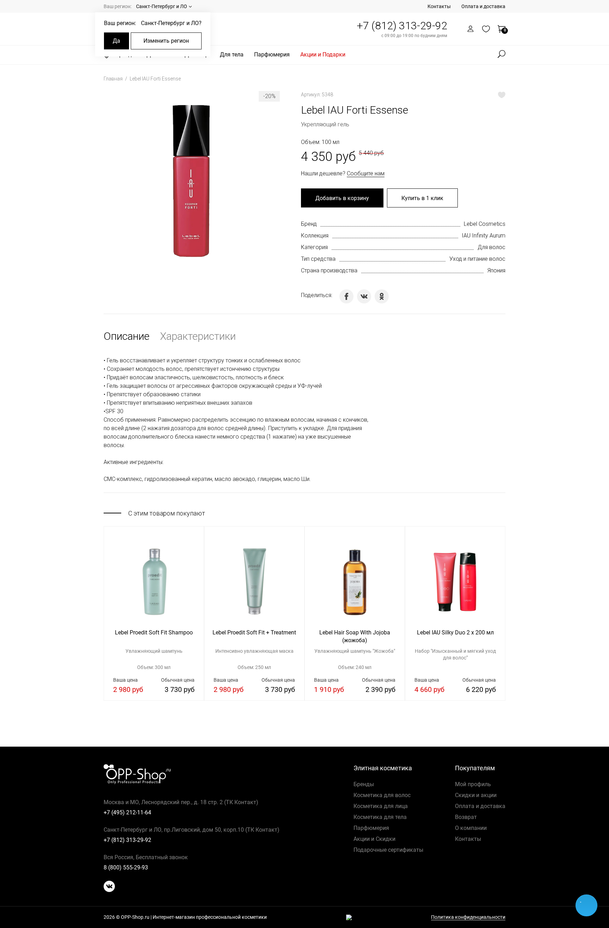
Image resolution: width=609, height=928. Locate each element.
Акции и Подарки (322, 54)
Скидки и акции (476, 795)
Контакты (439, 6)
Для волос (491, 247)
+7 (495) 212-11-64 (127, 812)
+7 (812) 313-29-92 (402, 25)
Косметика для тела (380, 817)
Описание (126, 336)
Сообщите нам (366, 173)
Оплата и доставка (483, 6)
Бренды (363, 784)
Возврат (466, 817)
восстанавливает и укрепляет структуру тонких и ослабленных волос (210, 360)
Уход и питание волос (477, 258)
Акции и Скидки (374, 839)
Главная (114, 79)
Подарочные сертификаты (388, 849)
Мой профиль (473, 784)
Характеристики (198, 336)
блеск (276, 377)
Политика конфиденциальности (468, 917)
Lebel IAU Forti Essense (155, 79)
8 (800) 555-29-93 (126, 867)
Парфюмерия (272, 54)
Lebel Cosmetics (484, 224)
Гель (112, 360)
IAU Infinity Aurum (483, 235)
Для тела (232, 54)
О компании (471, 828)
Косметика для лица (380, 806)
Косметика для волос (382, 795)
